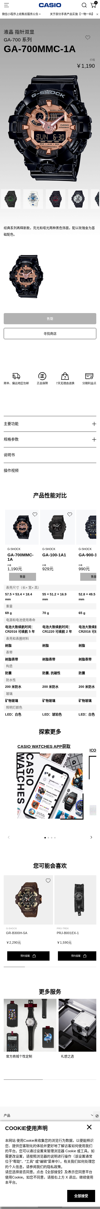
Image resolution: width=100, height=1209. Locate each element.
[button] (45, 837)
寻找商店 (50, 333)
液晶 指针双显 (19, 32)
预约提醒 (25, 956)
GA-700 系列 (18, 39)
